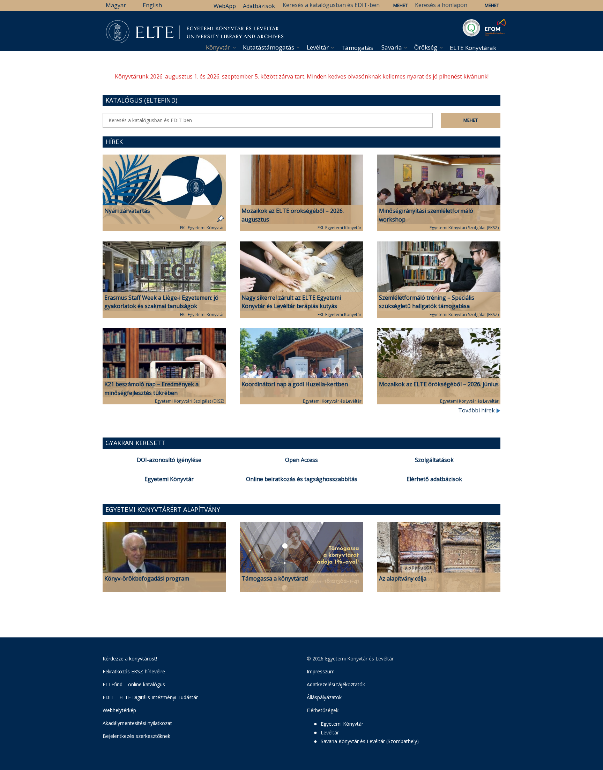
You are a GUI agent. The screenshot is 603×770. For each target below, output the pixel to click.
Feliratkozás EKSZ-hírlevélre (134, 671)
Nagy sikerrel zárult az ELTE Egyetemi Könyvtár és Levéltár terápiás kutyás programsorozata (291, 306)
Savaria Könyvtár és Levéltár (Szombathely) (370, 741)
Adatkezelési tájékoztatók (336, 684)
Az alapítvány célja (402, 578)
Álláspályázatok (324, 697)
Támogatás (357, 48)
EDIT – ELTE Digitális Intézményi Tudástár (150, 697)
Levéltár (318, 47)
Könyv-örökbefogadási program (146, 578)
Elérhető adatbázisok (434, 479)
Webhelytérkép (119, 710)
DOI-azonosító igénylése (169, 460)
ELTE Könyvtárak (473, 48)
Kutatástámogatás (268, 47)
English (152, 5)
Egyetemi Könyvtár (169, 479)
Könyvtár (218, 47)
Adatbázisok (259, 6)
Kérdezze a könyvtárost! (130, 658)
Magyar (116, 5)
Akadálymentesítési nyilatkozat (137, 723)
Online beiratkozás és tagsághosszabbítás (301, 479)
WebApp (225, 6)
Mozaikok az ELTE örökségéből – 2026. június (439, 384)
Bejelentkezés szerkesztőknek (136, 736)
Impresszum (321, 671)
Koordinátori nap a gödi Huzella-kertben (294, 384)
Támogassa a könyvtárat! (274, 578)
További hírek (477, 410)
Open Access (301, 460)
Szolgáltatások (434, 460)
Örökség (425, 47)
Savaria (391, 47)
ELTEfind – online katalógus (134, 684)
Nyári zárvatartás (127, 211)
